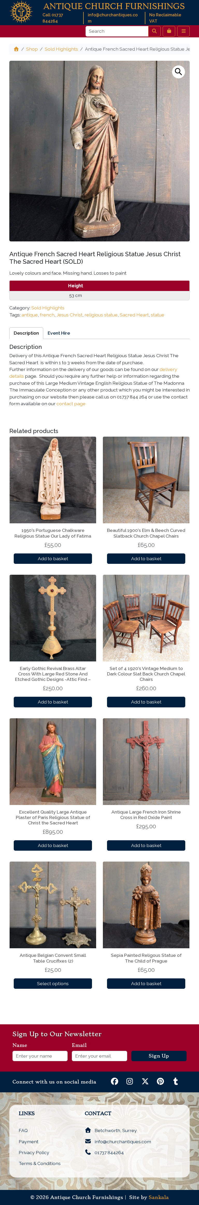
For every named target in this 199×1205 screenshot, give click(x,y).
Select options (53, 983)
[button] (178, 71)
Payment (28, 1141)
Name (21, 1045)
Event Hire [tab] (59, 333)
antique (30, 314)
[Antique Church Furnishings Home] (21, 11)
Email (81, 1045)
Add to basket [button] (53, 558)
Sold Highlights (61, 49)
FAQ (23, 1130)
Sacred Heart (134, 314)
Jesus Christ (69, 314)
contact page (71, 403)
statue (157, 314)
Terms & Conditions (40, 1163)
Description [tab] (26, 333)
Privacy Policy (34, 1152)
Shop (32, 49)
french (47, 314)
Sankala (159, 1197)
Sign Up (159, 1056)
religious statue (101, 314)
